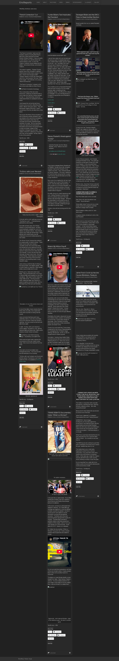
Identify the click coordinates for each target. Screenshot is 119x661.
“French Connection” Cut (28, 15)
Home (38, 2)
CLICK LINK (51, 100)
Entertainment (77, 2)
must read (53, 2)
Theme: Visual (28, 659)
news (61, 2)
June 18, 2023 (61, 154)
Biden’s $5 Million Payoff (57, 246)
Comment (52, 130)
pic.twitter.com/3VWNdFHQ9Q (57, 151)
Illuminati (88, 2)
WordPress (21, 659)
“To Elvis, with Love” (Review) (30, 172)
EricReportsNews (37, 16)
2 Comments (53, 240)
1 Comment (24, 165)
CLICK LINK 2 (51, 103)
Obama (68, 2)
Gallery (96, 2)
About (45, 2)
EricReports (25, 2)
